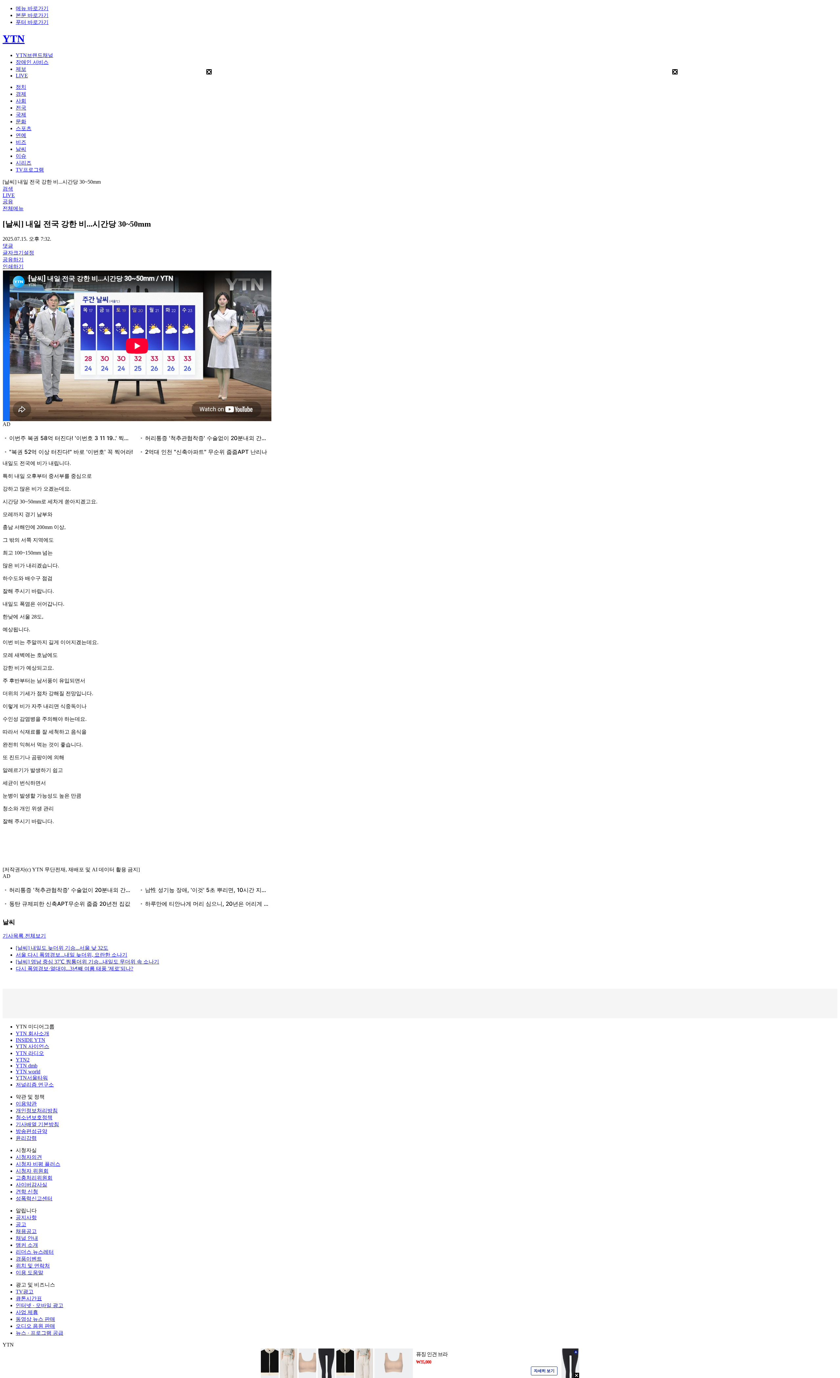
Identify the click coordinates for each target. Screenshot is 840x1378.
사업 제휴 (27, 1312)
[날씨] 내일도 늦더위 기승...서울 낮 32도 (62, 948)
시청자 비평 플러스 (38, 1164)
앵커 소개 (27, 1245)
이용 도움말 (29, 1272)
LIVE (22, 75)
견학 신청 (27, 1191)
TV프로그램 (30, 169)
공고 (21, 1224)
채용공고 (26, 1231)
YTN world (28, 1071)
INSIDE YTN (30, 1040)
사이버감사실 (31, 1184)
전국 (21, 108)
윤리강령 (26, 1138)
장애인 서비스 (32, 62)
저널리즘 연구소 (35, 1084)
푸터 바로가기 (32, 22)
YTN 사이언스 (32, 1046)
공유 (8, 201)
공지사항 (26, 1217)
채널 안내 (27, 1238)
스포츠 (24, 128)
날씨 (21, 149)
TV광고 (24, 1291)
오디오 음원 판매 (35, 1326)
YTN (14, 39)
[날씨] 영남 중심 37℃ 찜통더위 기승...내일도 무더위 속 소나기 (87, 961)
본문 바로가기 (32, 15)
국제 (21, 114)
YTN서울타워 (32, 1078)
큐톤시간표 (29, 1298)
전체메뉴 (13, 208)
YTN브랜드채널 (34, 55)
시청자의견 (29, 1157)
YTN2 (23, 1060)
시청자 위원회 (32, 1171)
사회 (21, 101)
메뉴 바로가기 (32, 8)
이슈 (21, 156)
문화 (21, 121)
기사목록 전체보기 (24, 936)
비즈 (21, 142)
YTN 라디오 (30, 1053)
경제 (21, 94)
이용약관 (26, 1103)
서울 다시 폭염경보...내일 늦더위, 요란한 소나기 (71, 955)
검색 (8, 189)
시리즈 (24, 163)
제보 (21, 69)
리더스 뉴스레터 (35, 1252)
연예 (21, 135)
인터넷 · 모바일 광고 (39, 1305)
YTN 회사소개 (32, 1033)
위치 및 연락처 (33, 1265)
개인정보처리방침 (37, 1110)
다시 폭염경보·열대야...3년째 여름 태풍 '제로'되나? (74, 968)
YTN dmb (26, 1065)
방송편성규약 (31, 1131)
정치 (21, 87)
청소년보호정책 (34, 1117)
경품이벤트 (29, 1259)
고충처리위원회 (34, 1178)
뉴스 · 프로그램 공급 (39, 1333)
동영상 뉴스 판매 (35, 1319)
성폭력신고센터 (34, 1198)
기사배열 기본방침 (37, 1124)
